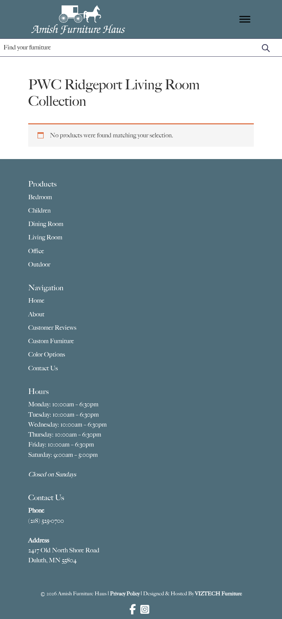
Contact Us (43, 368)
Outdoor (39, 264)
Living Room (45, 237)
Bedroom (40, 197)
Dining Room (45, 224)
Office (36, 251)
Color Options (46, 354)
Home (36, 300)
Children (39, 210)
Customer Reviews (52, 327)
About (36, 314)
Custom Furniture (51, 341)
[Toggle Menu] (244, 19)
